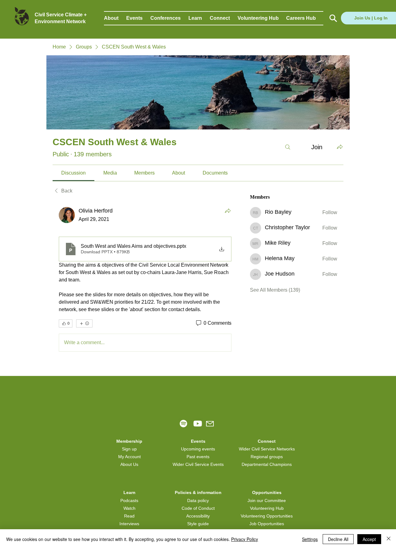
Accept (369, 539)
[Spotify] (183, 424)
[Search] (287, 147)
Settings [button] (310, 539)
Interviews (129, 523)
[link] (73, 172)
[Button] (332, 18)
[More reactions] (84, 323)
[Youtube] (198, 424)
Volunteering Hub (267, 508)
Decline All (338, 539)
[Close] (388, 539)
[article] (145, 280)
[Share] (227, 210)
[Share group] (339, 146)
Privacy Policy (244, 539)
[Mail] (210, 423)
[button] (115, 18)
